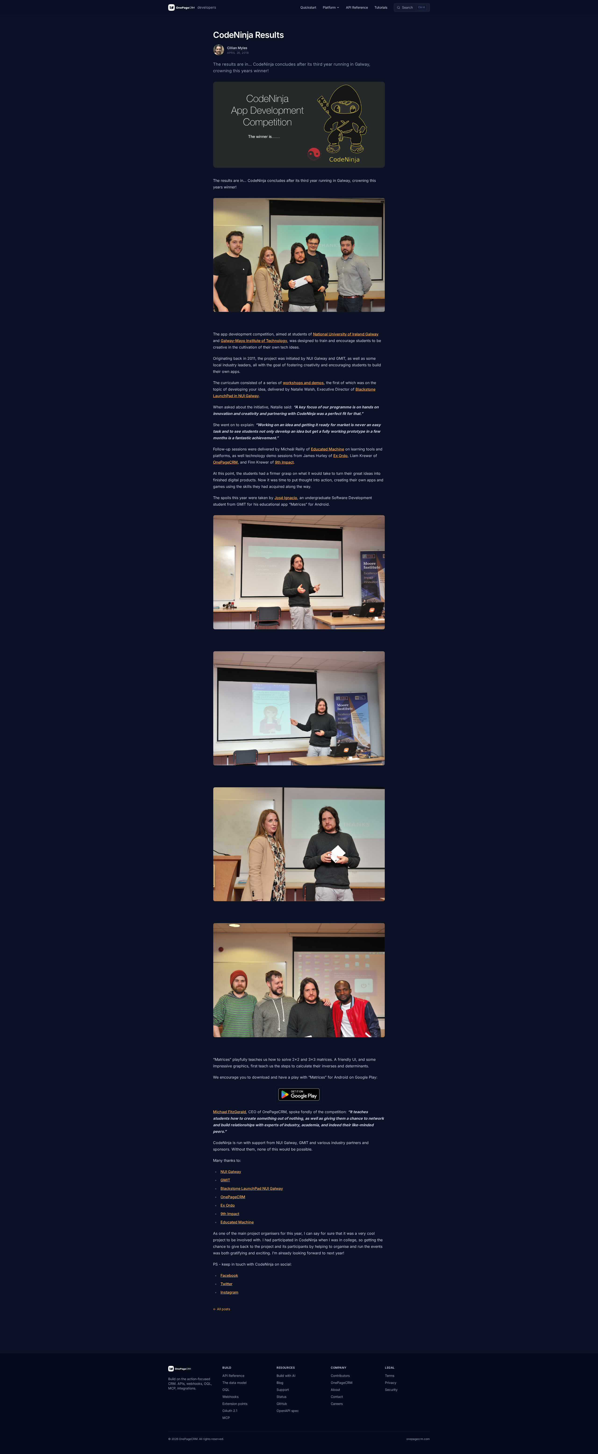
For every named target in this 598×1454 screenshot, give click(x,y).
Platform (329, 7)
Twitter (226, 1283)
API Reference (357, 7)
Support (283, 1390)
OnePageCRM (225, 462)
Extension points (234, 1404)
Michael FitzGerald (229, 1111)
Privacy (390, 1383)
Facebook (229, 1275)
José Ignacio (285, 497)
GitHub (282, 1404)
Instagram (229, 1292)
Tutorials (380, 7)
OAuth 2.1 (229, 1411)
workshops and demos (303, 382)
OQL (225, 1390)
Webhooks (230, 1397)
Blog (280, 1383)
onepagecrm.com (418, 1439)
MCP (226, 1418)
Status (281, 1397)
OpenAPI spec (288, 1411)
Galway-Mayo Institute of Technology (254, 340)
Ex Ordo (340, 455)
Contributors (340, 1376)
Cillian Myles (237, 48)
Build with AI (286, 1376)
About (335, 1390)
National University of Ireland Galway (345, 334)
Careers (337, 1404)
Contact (337, 1397)
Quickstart (308, 7)
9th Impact (284, 462)
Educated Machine (327, 449)
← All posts (221, 1309)
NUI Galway (231, 1171)
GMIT (225, 1180)
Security (391, 1390)
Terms (389, 1376)
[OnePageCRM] (179, 1368)
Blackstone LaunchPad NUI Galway (252, 1188)
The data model (234, 1383)
